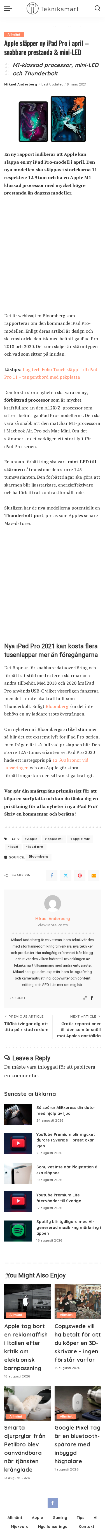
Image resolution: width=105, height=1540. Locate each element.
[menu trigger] (9, 8)
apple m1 (55, 839)
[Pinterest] (79, 875)
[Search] (97, 8)
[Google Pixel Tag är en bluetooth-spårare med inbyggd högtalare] (78, 1403)
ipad (14, 847)
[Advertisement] (52, 257)
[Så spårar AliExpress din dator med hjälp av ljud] (18, 1114)
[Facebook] (51, 875)
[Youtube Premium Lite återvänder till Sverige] (18, 1201)
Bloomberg (57, 706)
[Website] (84, 998)
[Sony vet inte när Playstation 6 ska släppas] (18, 1173)
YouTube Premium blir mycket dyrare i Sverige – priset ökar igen (65, 1140)
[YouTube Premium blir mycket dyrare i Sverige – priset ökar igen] (18, 1143)
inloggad (48, 1066)
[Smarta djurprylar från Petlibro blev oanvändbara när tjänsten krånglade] (27, 1403)
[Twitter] (65, 875)
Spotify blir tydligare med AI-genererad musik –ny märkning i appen (68, 1227)
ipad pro (35, 847)
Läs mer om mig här (66, 984)
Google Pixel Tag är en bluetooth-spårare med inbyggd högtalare (78, 1444)
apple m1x (81, 839)
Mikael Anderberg (20, 84)
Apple (32, 839)
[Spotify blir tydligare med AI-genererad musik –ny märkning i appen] (18, 1231)
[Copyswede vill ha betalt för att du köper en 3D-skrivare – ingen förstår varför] (78, 1301)
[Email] (93, 875)
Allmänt (14, 34)
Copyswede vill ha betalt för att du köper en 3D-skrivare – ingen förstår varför (78, 1343)
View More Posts (53, 925)
